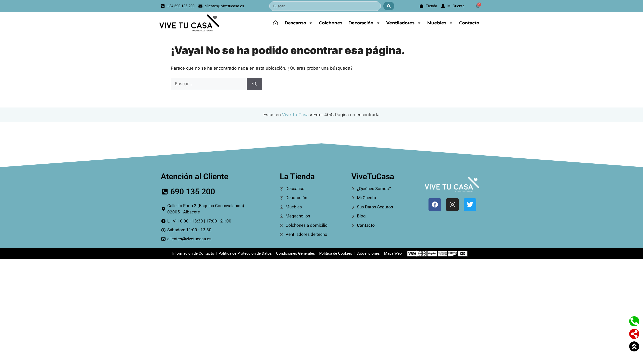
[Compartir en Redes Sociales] (634, 334)
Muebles (436, 22)
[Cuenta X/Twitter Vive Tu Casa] (470, 204)
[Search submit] (388, 6)
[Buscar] (254, 84)
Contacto (469, 22)
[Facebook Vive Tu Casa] (434, 204)
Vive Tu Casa (295, 114)
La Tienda (297, 176)
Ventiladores (400, 22)
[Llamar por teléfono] (634, 321)
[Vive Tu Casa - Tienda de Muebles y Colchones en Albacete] (188, 23)
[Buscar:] (209, 83)
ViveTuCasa (372, 176)
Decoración (360, 22)
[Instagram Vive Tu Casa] (452, 204)
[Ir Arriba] (634, 346)
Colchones (330, 22)
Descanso (295, 22)
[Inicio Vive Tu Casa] (276, 23)
